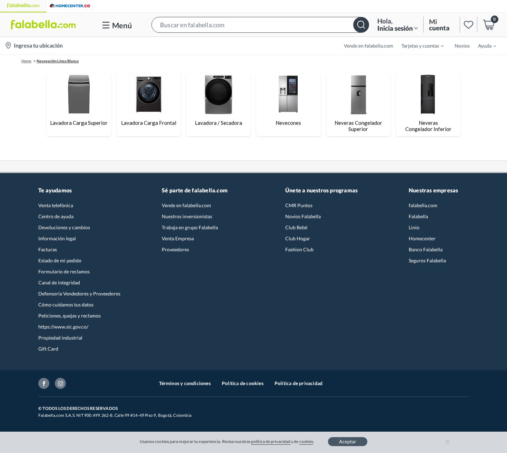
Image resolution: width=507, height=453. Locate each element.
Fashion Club (299, 249)
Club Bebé (296, 227)
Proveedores (175, 249)
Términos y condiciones (185, 383)
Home (26, 61)
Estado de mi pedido (59, 260)
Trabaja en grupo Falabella (190, 227)
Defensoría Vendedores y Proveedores (79, 293)
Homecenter (422, 238)
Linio (414, 227)
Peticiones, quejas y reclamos (69, 316)
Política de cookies (243, 383)
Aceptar (347, 441)
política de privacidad (270, 441)
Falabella (418, 216)
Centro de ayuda (55, 216)
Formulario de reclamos (64, 271)
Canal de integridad (59, 282)
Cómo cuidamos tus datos (65, 305)
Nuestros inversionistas (187, 216)
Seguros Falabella (427, 260)
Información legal (57, 238)
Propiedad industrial (60, 338)
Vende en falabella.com (186, 205)
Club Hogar (297, 238)
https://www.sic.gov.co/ (63, 327)
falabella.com (423, 205)
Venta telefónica (55, 205)
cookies (306, 441)
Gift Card (48, 349)
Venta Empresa (178, 238)
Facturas (47, 249)
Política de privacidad (298, 383)
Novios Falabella (303, 216)
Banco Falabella (426, 249)
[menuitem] (418, 45)
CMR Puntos (298, 205)
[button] (260, 25)
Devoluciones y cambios (64, 227)
